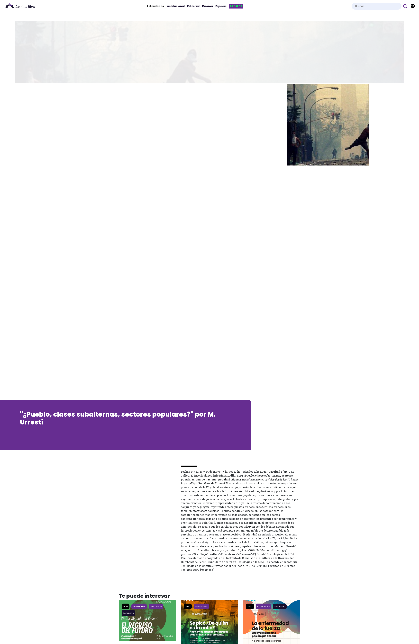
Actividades (155, 6)
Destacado (156, 606)
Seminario (128, 613)
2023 (125, 606)
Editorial (193, 6)
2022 (187, 606)
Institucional (175, 6)
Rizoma (207, 6)
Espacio (221, 6)
